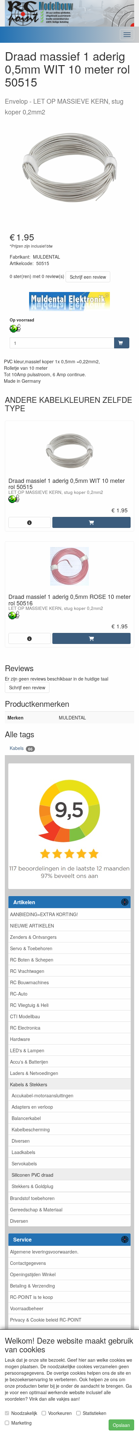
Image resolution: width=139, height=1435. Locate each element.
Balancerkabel (26, 1118)
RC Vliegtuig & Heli (29, 1005)
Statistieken (94, 1413)
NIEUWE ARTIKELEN (32, 925)
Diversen (21, 1141)
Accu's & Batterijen (29, 1061)
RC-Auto (18, 993)
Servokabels (24, 1163)
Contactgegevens (28, 1263)
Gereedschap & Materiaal (36, 1209)
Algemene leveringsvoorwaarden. (44, 1251)
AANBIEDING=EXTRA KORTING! (44, 914)
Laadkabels (23, 1152)
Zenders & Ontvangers (33, 937)
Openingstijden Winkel (33, 1274)
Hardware (20, 1039)
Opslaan (121, 1425)
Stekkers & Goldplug (32, 1186)
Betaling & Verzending (32, 1285)
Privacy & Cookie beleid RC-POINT (45, 1319)
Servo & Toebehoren (31, 948)
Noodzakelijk (24, 1413)
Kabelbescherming (31, 1129)
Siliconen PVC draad (32, 1175)
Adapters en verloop (32, 1106)
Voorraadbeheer (26, 1308)
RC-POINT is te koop (31, 1297)
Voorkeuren (60, 1413)
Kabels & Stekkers (28, 1084)
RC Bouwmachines (29, 982)
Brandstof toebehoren (32, 1198)
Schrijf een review (88, 277)
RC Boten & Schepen (31, 959)
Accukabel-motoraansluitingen (42, 1095)
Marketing (21, 1422)
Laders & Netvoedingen (34, 1073)
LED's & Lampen (27, 1050)
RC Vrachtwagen (27, 971)
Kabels (21, 748)
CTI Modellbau (25, 1016)
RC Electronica (25, 1027)
